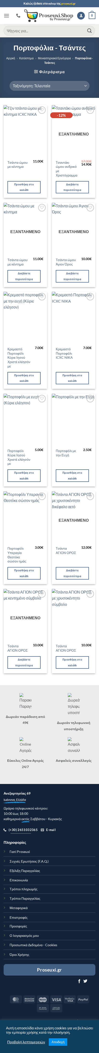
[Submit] (89, 30)
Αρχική (10, 58)
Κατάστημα (26, 58)
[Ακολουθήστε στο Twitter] (85, 981)
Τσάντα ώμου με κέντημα (17, 165)
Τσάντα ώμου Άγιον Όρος (66, 262)
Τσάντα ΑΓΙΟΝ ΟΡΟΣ (66, 551)
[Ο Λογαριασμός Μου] (81, 16)
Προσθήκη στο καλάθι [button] (24, 187)
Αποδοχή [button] (58, 1042)
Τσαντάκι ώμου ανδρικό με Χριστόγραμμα (66, 169)
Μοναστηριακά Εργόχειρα (54, 58)
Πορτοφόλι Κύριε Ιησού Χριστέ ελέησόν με (18, 457)
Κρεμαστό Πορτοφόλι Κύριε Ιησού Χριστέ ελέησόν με (18, 357)
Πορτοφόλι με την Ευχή (66, 453)
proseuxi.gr (68, 3)
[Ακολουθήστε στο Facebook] (79, 981)
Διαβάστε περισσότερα (72, 187)
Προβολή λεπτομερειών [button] (26, 1042)
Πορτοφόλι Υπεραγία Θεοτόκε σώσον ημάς (16, 555)
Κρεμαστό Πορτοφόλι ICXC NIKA (64, 353)
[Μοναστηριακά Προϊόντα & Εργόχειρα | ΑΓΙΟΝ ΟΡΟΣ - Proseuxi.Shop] (48, 15)
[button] (6, 15)
